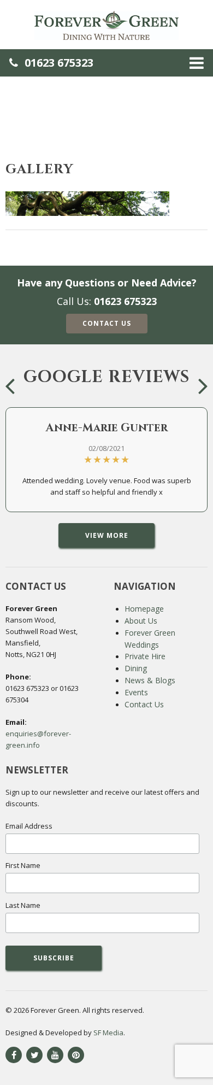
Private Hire (145, 656)
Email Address (28, 826)
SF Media (108, 1032)
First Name (22, 865)
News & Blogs (150, 680)
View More (106, 535)
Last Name (22, 905)
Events (136, 692)
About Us (141, 620)
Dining (136, 668)
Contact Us (106, 323)
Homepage (144, 608)
